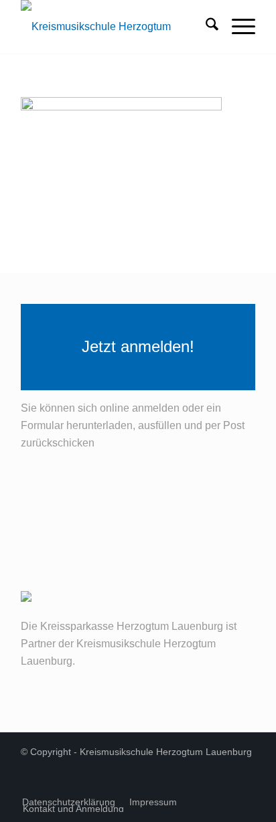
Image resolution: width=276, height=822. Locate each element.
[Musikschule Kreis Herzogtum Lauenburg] (114, 27)
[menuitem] (205, 27)
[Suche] (205, 27)
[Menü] (236, 27)
